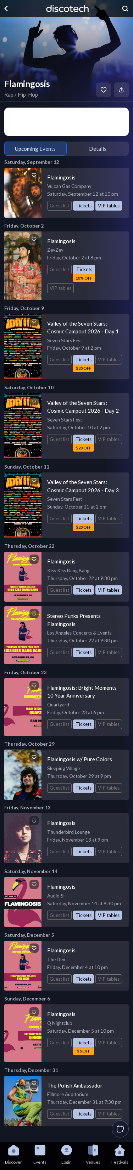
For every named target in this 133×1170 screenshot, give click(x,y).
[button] (120, 1128)
